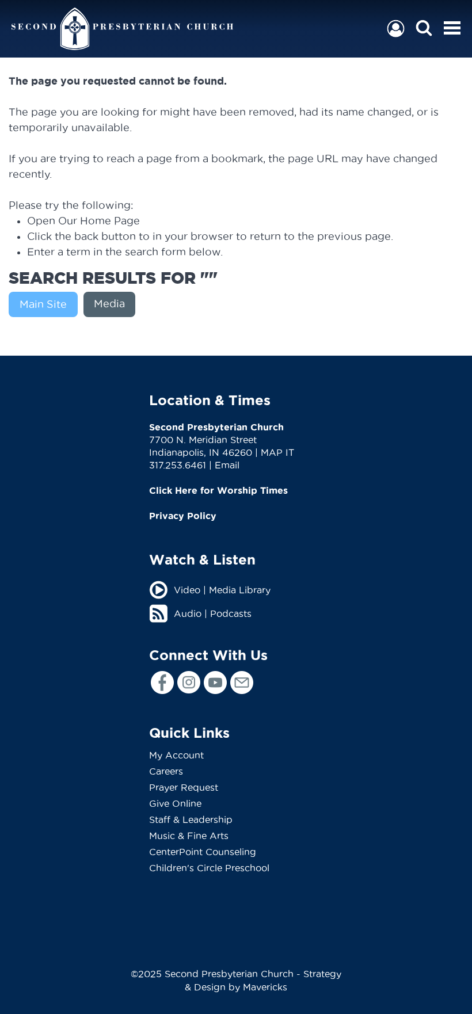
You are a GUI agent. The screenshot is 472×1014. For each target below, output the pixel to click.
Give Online (175, 803)
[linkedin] (241, 682)
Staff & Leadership (191, 819)
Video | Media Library (222, 590)
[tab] (46, 304)
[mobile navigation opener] (452, 28)
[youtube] (215, 682)
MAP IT (277, 452)
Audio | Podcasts (213, 613)
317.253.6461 (177, 465)
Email (227, 465)
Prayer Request (183, 787)
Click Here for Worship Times (218, 490)
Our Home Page (99, 220)
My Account (176, 755)
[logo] (122, 28)
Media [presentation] (109, 303)
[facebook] (162, 682)
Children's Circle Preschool (209, 868)
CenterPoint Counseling (202, 852)
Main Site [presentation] (43, 304)
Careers (166, 771)
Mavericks (265, 987)
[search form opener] (424, 28)
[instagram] (188, 682)
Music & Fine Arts (189, 835)
